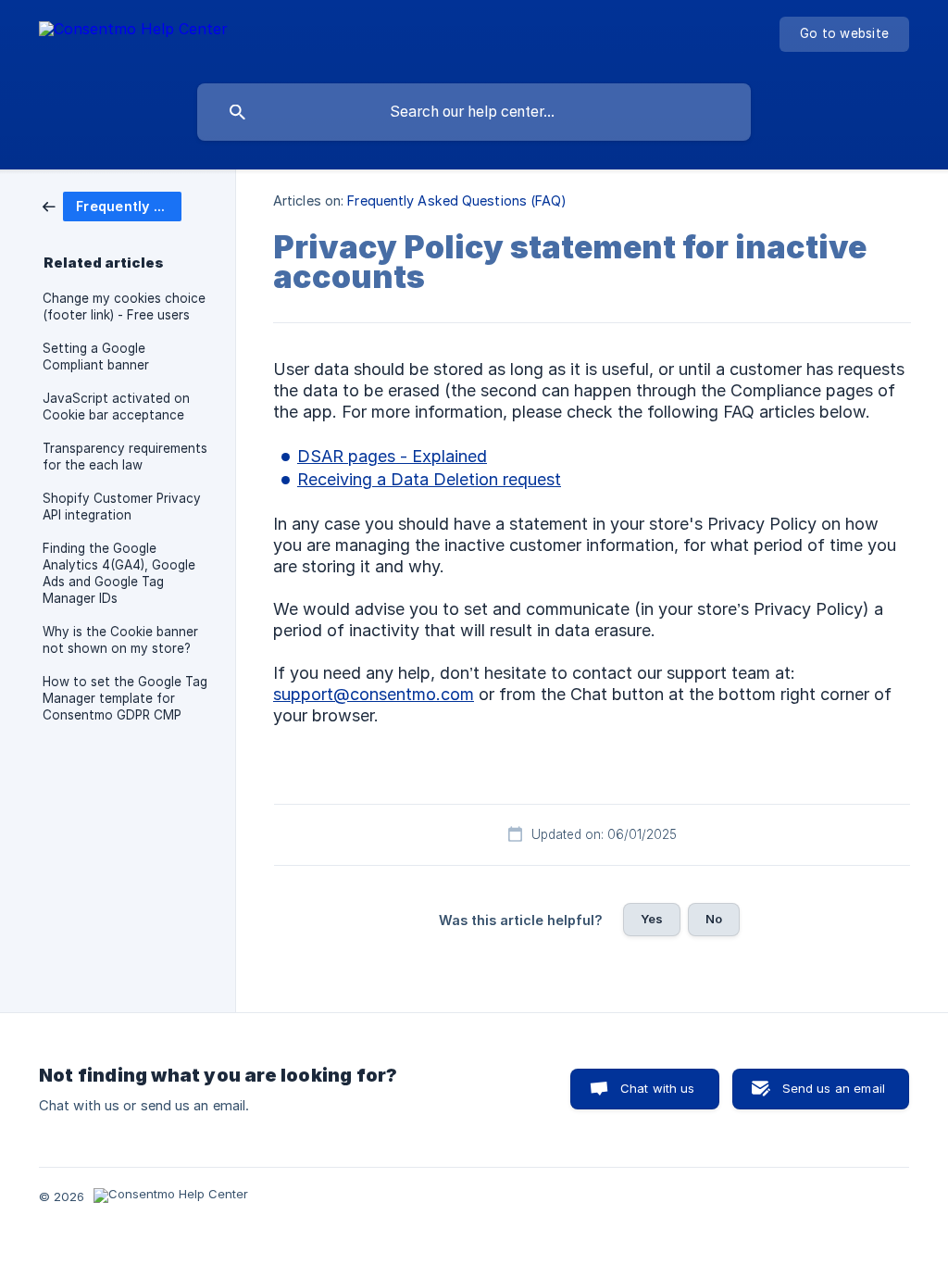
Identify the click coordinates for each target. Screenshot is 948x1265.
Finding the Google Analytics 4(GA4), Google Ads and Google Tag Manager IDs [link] (119, 573)
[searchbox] (474, 112)
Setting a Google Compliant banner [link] (96, 356)
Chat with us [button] (657, 1088)
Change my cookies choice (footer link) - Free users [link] (124, 306)
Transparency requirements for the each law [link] (125, 456)
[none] (133, 37)
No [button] (713, 918)
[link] (112, 205)
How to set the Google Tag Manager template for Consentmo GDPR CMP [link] (125, 698)
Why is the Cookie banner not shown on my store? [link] (120, 640)
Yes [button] (652, 918)
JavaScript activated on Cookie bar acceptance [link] (116, 406)
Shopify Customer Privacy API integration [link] (122, 506)
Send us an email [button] (833, 1088)
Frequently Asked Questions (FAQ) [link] (457, 200)
